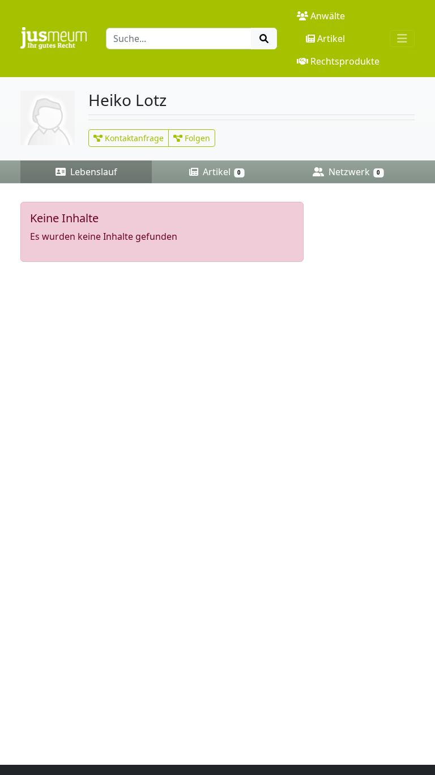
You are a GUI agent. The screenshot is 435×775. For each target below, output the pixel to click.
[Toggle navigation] (402, 38)
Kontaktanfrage (133, 138)
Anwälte (327, 16)
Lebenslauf (92, 172)
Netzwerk (353, 172)
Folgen (196, 138)
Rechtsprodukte (344, 61)
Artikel (331, 38)
